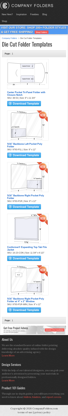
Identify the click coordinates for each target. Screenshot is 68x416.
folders (27, 397)
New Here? (7, 14)
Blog (44, 14)
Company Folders (9, 38)
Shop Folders (41, 32)
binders (36, 397)
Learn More (8, 355)
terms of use (25, 412)
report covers (53, 397)
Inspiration (21, 14)
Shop (3, 21)
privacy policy (42, 412)
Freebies (33, 14)
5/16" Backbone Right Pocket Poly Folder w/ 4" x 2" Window (25, 300)
